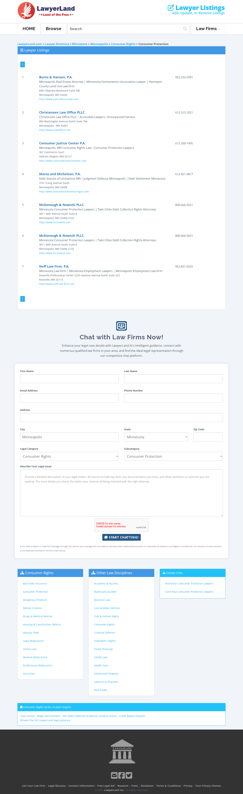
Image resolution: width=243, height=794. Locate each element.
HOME (29, 28)
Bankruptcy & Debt (105, 591)
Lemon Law (29, 649)
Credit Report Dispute (132, 716)
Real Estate (100, 690)
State (127, 429)
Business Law (102, 600)
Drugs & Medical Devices (37, 616)
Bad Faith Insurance (35, 583)
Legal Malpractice (33, 640)
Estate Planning (103, 649)
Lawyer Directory (57, 44)
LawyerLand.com (29, 44)
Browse (53, 28)
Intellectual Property (106, 673)
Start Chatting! (123, 537)
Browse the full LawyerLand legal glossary (45, 720)
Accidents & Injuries (106, 583)
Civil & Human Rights (106, 616)
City (22, 429)
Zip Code (199, 429)
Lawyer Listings (199, 7)
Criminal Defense (104, 632)
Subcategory (131, 448)
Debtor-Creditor (32, 608)
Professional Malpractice (37, 665)
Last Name (130, 371)
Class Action (27, 716)
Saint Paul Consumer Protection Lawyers (189, 591)
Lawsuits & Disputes (106, 681)
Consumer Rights (123, 44)
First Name (27, 371)
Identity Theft (31, 632)
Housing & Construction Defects (42, 624)
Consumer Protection (35, 591)
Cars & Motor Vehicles (107, 608)
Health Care (101, 665)
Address (25, 410)
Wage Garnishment (48, 716)
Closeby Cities (174, 572)
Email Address (29, 390)
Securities (29, 673)
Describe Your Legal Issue (35, 466)
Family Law (100, 657)
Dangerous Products (35, 600)
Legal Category (29, 448)
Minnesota (79, 44)
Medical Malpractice (35, 657)
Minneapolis (99, 44)
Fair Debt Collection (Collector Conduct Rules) (90, 716)
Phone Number (133, 390)
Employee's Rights (105, 640)
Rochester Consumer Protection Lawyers (189, 583)
